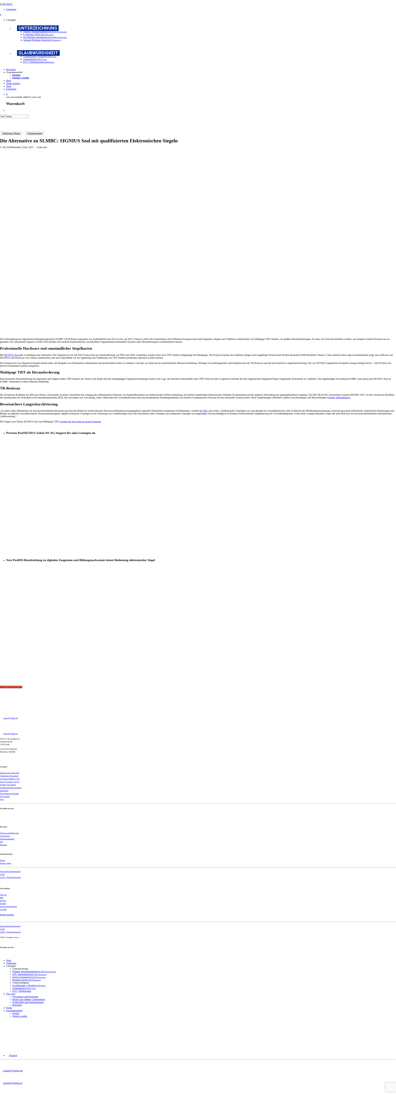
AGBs (2, 874)
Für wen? (10, 994)
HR (1, 842)
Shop (8, 960)
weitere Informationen (338, 397)
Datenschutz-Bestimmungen (10, 871)
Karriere (3, 901)
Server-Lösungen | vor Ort (9, 782)
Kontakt (3, 904)
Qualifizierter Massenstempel (10, 788)
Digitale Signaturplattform (34, 971)
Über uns (3, 895)
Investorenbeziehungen (8, 906)
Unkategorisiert (34, 133)
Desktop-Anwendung (8, 785)
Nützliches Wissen (11, 133)
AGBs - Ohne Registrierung (10, 877)
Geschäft (3, 909)
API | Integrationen (29, 974)
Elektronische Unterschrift (9, 773)
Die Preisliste (5, 796)
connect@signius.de (10, 718)
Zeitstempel (4, 791)
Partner (2, 860)
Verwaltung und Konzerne (25, 996)
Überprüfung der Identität (9, 794)
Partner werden (5, 863)
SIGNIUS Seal (11, 355)
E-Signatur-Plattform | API (9, 779)
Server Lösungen (29, 977)
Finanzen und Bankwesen (9, 833)
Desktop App (26, 980)
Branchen (3, 845)
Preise (9, 1007)
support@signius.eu (10, 734)
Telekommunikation (7, 839)
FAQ (2, 799)
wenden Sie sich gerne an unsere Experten (80, 421)
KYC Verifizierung (21, 991)
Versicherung (5, 836)
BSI (205, 410)
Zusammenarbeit (14, 1010)
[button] (11, 1055)
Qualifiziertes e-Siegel (28, 985)
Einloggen (11, 963)
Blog (2, 898)
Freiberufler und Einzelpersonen (28, 1002)
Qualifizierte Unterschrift (9, 776)
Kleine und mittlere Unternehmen (28, 999)
